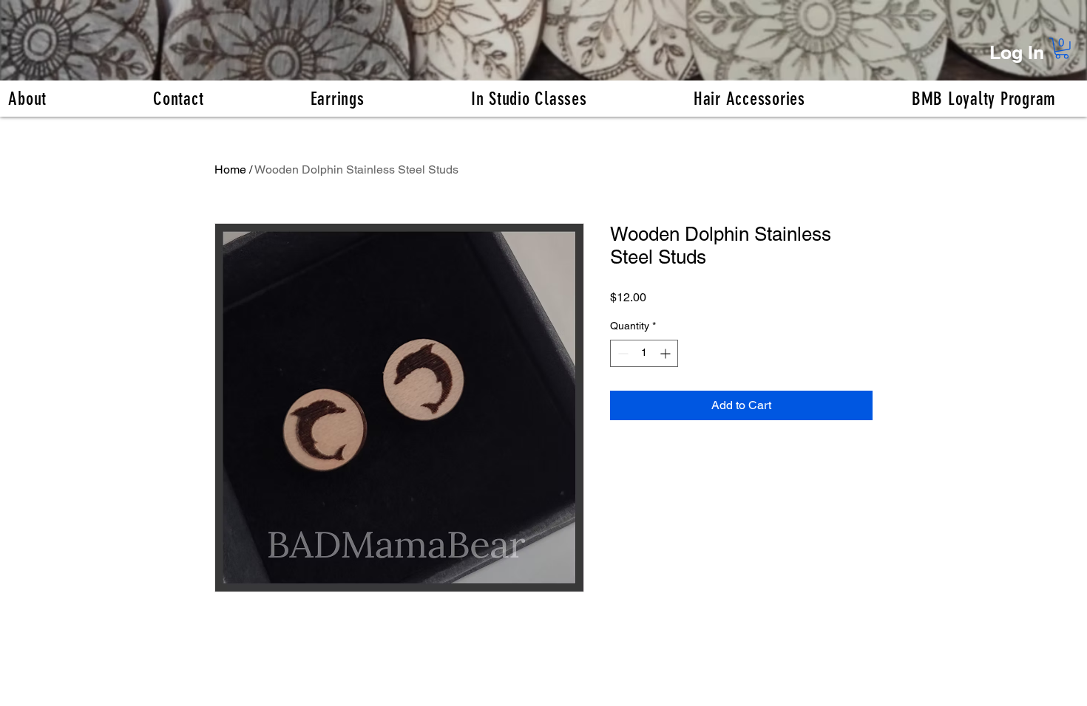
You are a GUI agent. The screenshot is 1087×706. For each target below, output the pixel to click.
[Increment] (666, 353)
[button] (1061, 48)
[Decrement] (621, 353)
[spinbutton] (644, 353)
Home (230, 169)
